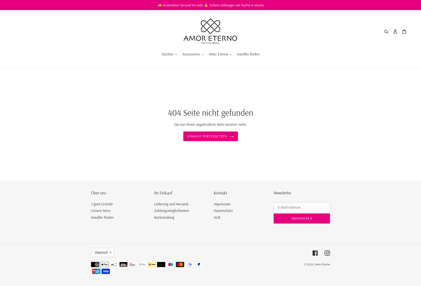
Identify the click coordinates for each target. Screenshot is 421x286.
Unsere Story (101, 210)
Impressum (222, 204)
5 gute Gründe (102, 204)
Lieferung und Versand (171, 204)
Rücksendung (164, 217)
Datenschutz (223, 210)
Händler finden (102, 217)
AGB (217, 217)
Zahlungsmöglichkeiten (171, 210)
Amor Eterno (322, 264)
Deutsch (101, 252)
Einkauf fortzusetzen (207, 136)
